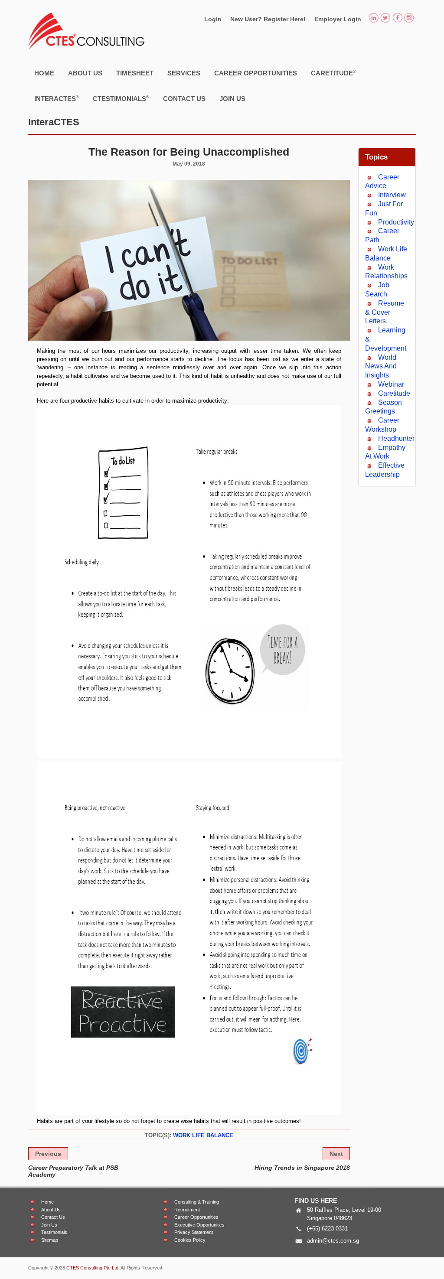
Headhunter (396, 438)
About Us (85, 73)
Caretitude (333, 73)
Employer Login (337, 19)
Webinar (391, 384)
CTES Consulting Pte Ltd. (93, 1267)
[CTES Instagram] (409, 19)
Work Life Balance (203, 1135)
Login (213, 19)
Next (336, 1153)
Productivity (396, 222)
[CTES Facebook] (397, 19)
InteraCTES (56, 98)
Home (44, 73)
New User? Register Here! (268, 19)
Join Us (232, 98)
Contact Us (184, 98)
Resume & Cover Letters (384, 312)
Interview (392, 195)
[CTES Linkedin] (374, 19)
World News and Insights (381, 366)
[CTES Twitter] (385, 19)
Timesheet (134, 73)
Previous (48, 1153)
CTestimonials (121, 98)
